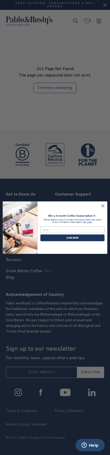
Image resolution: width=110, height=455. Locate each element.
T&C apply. (87, 222)
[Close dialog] (103, 205)
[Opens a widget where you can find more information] (90, 445)
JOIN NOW (72, 237)
